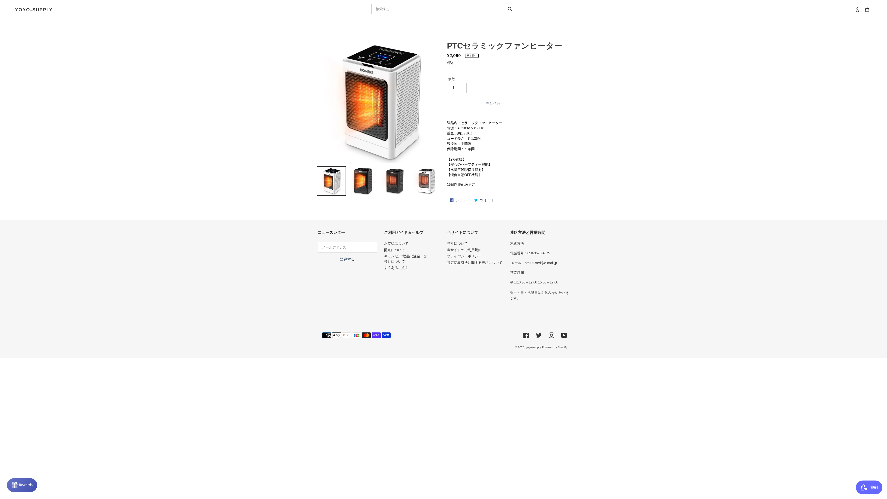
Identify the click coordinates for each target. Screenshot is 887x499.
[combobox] (443, 9)
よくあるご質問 (396, 268)
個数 (451, 79)
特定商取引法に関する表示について (474, 263)
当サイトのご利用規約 (464, 250)
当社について (457, 243)
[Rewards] (22, 485)
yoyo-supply (34, 9)
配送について (394, 250)
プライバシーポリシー (464, 256)
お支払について (396, 243)
